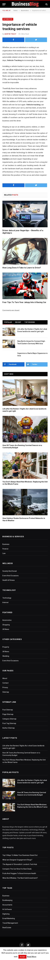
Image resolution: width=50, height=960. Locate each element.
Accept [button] (22, 957)
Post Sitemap (7, 710)
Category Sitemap (9, 719)
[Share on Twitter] (13, 39)
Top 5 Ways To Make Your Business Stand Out (20, 855)
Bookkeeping (7, 900)
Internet (5, 602)
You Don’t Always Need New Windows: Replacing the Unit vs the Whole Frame (25, 483)
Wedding (5, 656)
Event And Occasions (10, 576)
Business (5, 544)
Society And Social (9, 571)
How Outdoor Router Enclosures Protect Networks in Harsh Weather (24, 519)
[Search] (46, 4)
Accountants (7, 905)
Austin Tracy (10, 34)
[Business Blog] (25, 4)
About (4, 678)
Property (5, 647)
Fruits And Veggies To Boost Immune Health (19, 873)
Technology (6, 598)
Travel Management (10, 923)
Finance (5, 549)
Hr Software (7, 909)
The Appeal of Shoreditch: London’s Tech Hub (19, 864)
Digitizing (5, 914)
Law (4, 553)
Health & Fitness (8, 580)
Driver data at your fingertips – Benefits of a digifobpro (22, 231)
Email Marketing (8, 918)
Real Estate (6, 928)
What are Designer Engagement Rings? (17, 860)
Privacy (5, 687)
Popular (8, 322)
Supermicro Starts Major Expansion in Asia (32, 354)
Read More (31, 957)
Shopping (6, 625)
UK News (5, 629)
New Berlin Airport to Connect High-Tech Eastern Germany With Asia (31, 342)
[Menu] (4, 4)
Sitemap (5, 692)
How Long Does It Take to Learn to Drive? (21, 268)
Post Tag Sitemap (9, 723)
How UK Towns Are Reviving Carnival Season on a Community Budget (22, 446)
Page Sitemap (7, 714)
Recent (18, 322)
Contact (5, 683)
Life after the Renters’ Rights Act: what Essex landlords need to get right (32, 330)
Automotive (7, 19)
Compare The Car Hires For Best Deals (17, 869)
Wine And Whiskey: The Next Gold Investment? (20, 878)
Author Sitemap (8, 728)
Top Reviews (30, 322)
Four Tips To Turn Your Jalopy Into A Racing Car (24, 302)
